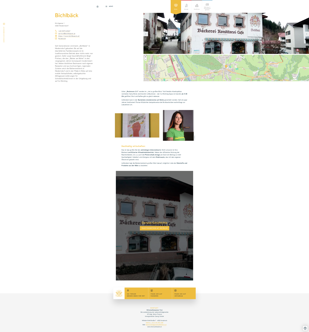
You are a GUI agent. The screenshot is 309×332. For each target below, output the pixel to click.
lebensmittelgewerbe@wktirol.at (156, 325)
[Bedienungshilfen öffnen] (305, 328)
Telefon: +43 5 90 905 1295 (154, 323)
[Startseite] (101, 6)
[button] (145, 34)
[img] (226, 33)
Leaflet (302, 80)
